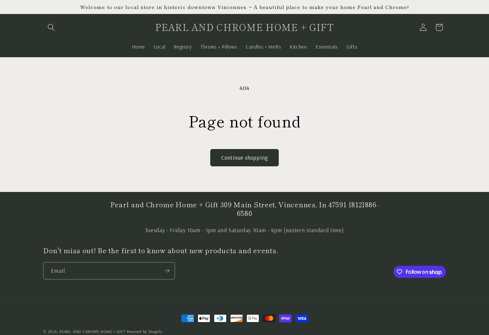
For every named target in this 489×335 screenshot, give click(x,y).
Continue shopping (244, 157)
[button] (51, 27)
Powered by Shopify (144, 331)
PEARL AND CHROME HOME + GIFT (92, 331)
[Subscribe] (167, 270)
